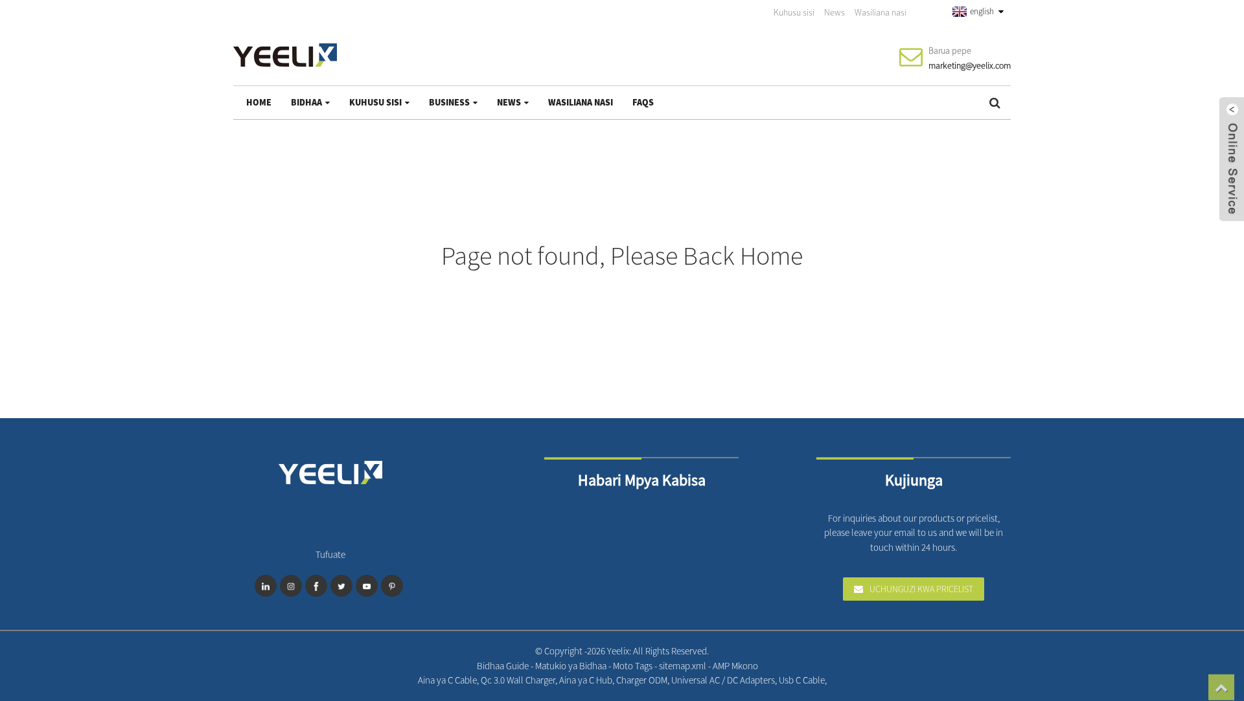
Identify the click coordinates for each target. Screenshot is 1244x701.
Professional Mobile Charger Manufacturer (839, 680)
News (834, 12)
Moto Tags (633, 666)
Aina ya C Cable (447, 680)
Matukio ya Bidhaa (571, 666)
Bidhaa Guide (504, 666)
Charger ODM (641, 680)
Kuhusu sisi (794, 12)
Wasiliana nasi (880, 12)
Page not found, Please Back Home (622, 255)
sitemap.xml (683, 666)
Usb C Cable (802, 680)
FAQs (643, 102)
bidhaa (306, 102)
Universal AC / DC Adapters (723, 680)
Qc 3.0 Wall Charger (518, 680)
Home (258, 102)
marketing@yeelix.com (969, 65)
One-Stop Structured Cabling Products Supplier (851, 680)
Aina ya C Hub (585, 680)
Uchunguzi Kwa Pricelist (921, 589)
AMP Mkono (735, 666)
